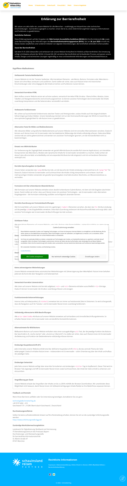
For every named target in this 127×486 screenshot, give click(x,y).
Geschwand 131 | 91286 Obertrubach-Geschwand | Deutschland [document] (37, 405)
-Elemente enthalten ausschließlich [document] (81, 286)
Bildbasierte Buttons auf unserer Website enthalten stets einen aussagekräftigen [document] (45, 331)
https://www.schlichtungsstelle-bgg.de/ (27, 420)
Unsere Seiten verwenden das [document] (26, 170)
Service (85, 465)
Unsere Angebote (80, 5)
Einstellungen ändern (92, 257)
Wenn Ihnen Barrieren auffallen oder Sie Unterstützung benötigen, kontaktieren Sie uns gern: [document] (48, 397)
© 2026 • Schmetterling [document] (63, 483)
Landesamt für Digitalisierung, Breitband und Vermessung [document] (34, 429)
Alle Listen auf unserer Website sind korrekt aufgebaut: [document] (35, 286)
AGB (90, 465)
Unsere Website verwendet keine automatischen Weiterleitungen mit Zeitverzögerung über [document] (49, 271)
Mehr (70, 5)
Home (30, 5)
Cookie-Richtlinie (26, 251)
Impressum (51, 465)
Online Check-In (77, 465)
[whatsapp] (54, 475)
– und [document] (62, 286)
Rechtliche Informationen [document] (62, 460)
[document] (63, 19)
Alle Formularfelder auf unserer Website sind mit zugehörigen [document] (38, 207)
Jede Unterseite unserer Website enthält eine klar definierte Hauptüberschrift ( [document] (44, 349)
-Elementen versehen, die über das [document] (81, 207)
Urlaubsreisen (40, 5)
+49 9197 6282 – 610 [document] (20, 403)
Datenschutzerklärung (63, 465)
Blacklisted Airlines (98, 465)
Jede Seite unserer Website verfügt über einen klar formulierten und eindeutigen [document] (45, 366)
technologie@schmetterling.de (24, 401)
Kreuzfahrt (61, 5)
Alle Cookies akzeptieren (34, 257)
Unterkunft (51, 5)
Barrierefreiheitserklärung (56, 467)
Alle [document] (16, 316)
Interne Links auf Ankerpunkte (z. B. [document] (28, 301)
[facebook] (50, 475)
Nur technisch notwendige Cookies (63, 257)
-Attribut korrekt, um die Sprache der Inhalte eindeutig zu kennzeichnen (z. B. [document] (70, 170)
